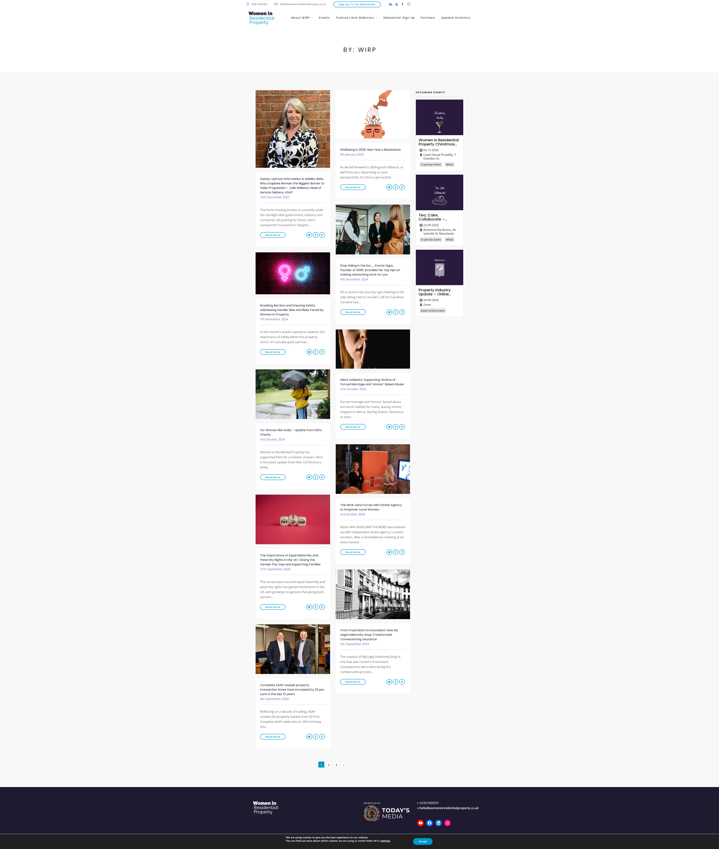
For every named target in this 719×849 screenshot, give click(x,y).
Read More (272, 235)
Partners (428, 17)
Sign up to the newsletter (357, 4)
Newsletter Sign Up (399, 17)
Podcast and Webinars (355, 17)
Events (324, 17)
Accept (423, 841)
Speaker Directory (456, 17)
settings (385, 841)
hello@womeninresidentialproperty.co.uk (449, 808)
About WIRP (300, 17)
